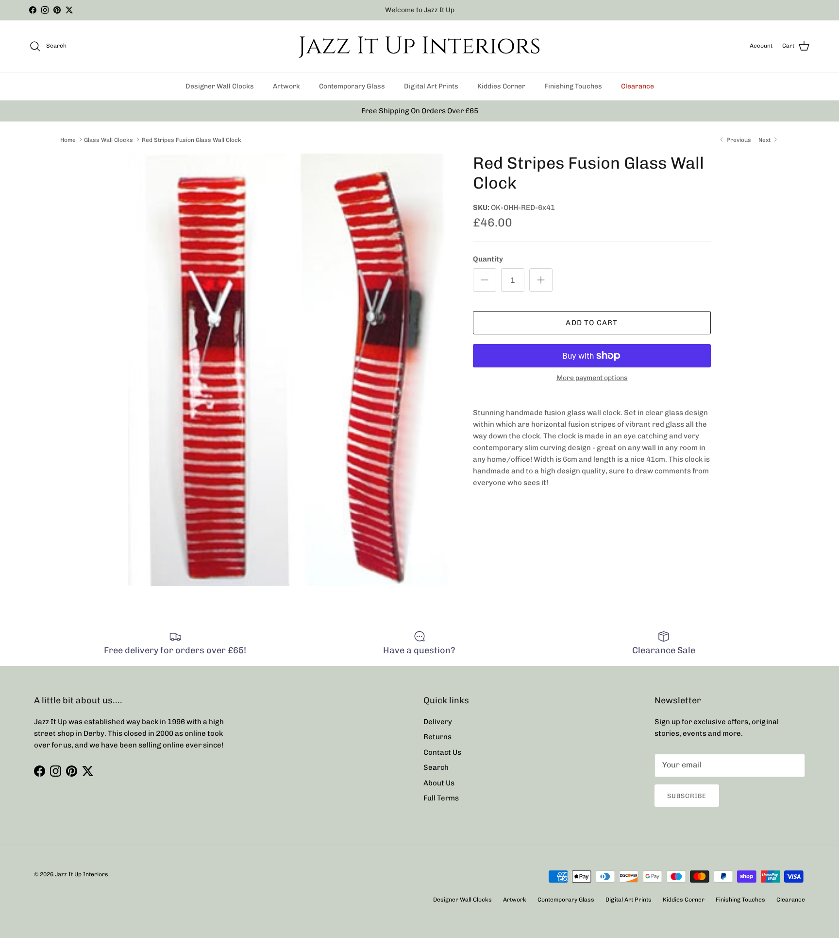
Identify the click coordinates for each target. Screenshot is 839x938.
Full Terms (441, 798)
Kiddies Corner (501, 86)
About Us (438, 783)
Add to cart (592, 322)
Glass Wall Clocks (108, 139)
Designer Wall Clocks (219, 86)
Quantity (488, 259)
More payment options (592, 378)
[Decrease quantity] (484, 280)
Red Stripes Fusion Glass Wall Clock (191, 139)
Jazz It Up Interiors (81, 874)
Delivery (437, 721)
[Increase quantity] (541, 280)
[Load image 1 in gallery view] (290, 370)
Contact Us (442, 752)
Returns (437, 736)
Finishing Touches (573, 86)
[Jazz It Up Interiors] (419, 46)
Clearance (637, 86)
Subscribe (686, 795)
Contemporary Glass (352, 86)
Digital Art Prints (431, 86)
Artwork (286, 86)
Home (68, 139)
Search (436, 767)
